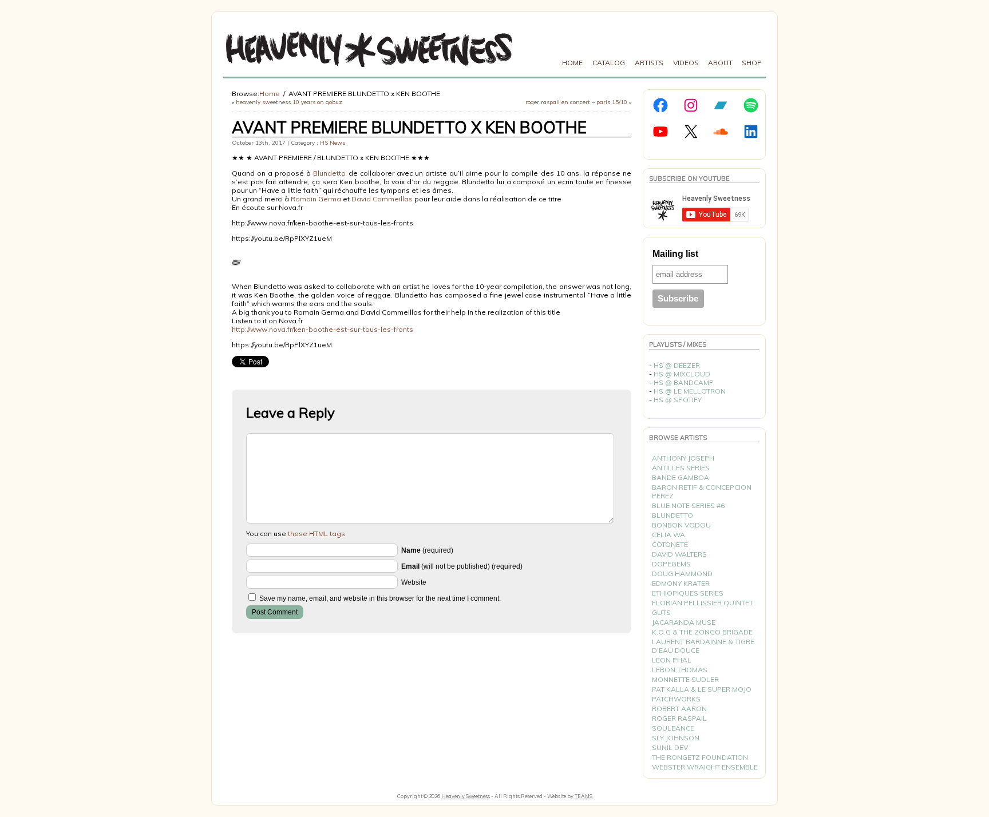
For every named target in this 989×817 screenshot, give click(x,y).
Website (413, 582)
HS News (332, 142)
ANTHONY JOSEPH (683, 458)
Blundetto (329, 173)
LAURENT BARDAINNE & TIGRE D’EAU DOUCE (703, 646)
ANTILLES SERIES (681, 467)
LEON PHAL (671, 660)
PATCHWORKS (676, 699)
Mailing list (675, 254)
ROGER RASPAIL (679, 718)
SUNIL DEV (670, 747)
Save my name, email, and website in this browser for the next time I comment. (380, 598)
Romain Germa (316, 199)
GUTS (661, 612)
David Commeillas (382, 199)
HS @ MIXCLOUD (682, 374)
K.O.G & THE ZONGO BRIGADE (702, 632)
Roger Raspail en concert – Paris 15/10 (576, 102)
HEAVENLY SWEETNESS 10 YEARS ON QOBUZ (289, 102)
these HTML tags (316, 533)
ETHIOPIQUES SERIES (687, 593)
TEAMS (583, 796)
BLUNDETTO (672, 515)
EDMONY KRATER (681, 583)
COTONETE (670, 544)
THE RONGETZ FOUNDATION (700, 757)
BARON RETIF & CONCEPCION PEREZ (701, 491)
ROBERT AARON (679, 708)
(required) (427, 550)
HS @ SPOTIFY (678, 399)
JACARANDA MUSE (683, 622)
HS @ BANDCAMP (684, 382)
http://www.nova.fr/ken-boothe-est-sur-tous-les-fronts (322, 329)
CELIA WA (668, 534)
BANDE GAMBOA (680, 477)
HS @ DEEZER (677, 365)
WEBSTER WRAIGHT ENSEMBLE (705, 767)
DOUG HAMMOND (682, 573)
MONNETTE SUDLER (685, 679)
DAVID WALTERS (679, 554)
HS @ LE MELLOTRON (690, 391)
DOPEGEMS (671, 564)
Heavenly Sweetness (465, 796)
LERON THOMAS (679, 669)
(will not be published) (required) (462, 566)
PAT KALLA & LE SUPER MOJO (701, 689)
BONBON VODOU (681, 525)
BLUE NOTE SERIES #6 (688, 505)
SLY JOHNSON (675, 737)
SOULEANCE (673, 728)
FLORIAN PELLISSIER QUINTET (702, 602)
